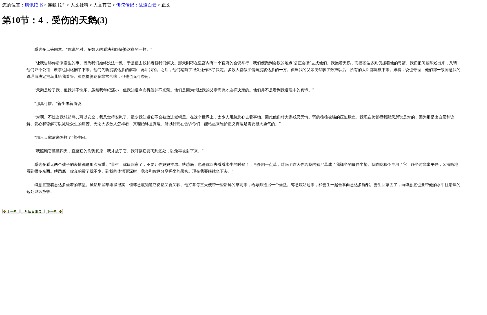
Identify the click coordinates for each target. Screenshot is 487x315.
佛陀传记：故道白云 (136, 5)
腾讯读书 (34, 5)
